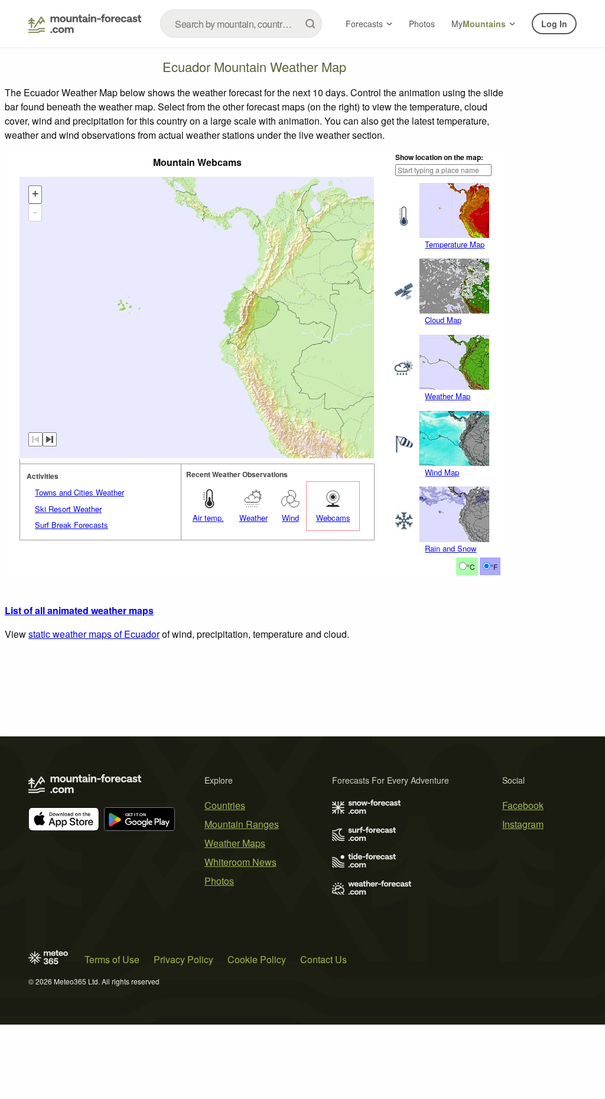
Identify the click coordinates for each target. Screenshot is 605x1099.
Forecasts (364, 24)
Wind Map (442, 472)
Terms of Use (111, 959)
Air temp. (208, 517)
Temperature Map (454, 244)
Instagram (523, 824)
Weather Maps (234, 843)
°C (471, 567)
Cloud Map (443, 319)
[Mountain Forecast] (84, 23)
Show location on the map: (439, 157)
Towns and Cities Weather (79, 492)
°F (493, 567)
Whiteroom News (240, 862)
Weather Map (447, 396)
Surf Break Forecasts (71, 524)
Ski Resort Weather (68, 508)
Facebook (523, 805)
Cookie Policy (256, 959)
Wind (290, 517)
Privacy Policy (183, 959)
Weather (253, 517)
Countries (224, 805)
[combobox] (241, 23)
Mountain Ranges (241, 824)
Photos (422, 24)
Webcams (333, 517)
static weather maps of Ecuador (94, 634)
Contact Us (323, 959)
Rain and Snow (450, 548)
